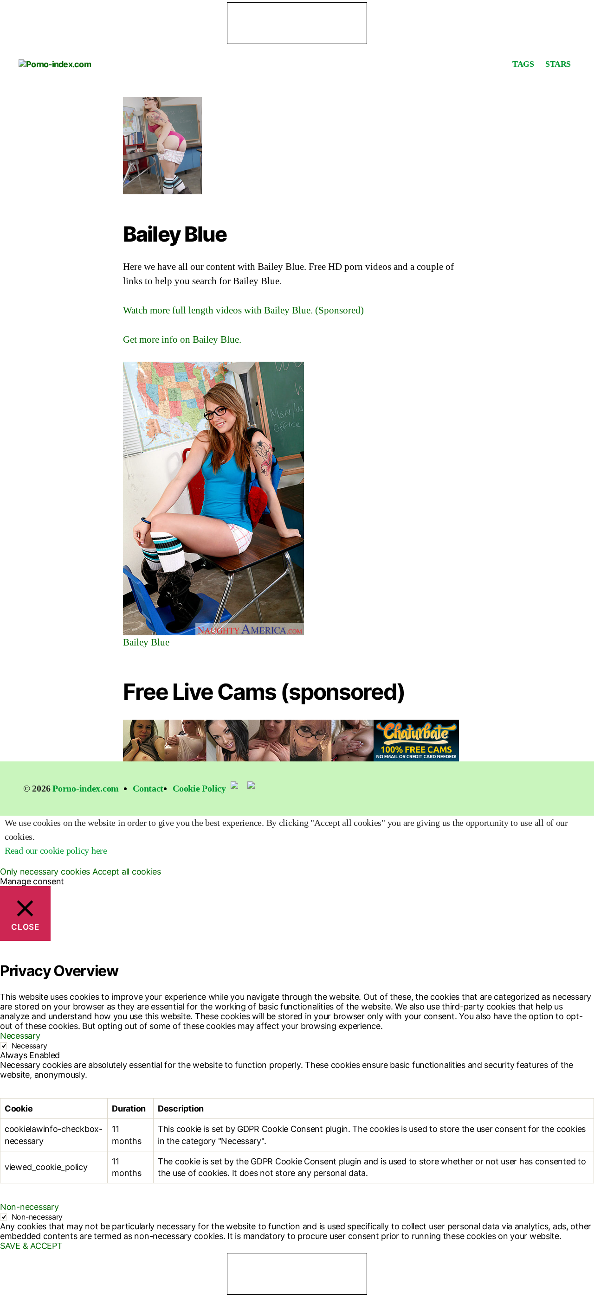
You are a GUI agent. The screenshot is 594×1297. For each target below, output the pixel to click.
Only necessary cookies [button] (45, 871)
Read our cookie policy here (56, 850)
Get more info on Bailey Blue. (182, 339)
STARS (558, 64)
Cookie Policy (199, 788)
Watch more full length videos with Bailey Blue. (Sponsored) (243, 310)
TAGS (523, 64)
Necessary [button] (20, 1036)
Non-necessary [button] (29, 1207)
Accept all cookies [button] (126, 871)
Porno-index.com (85, 788)
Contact (148, 788)
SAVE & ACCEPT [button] (31, 1246)
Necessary (29, 1045)
